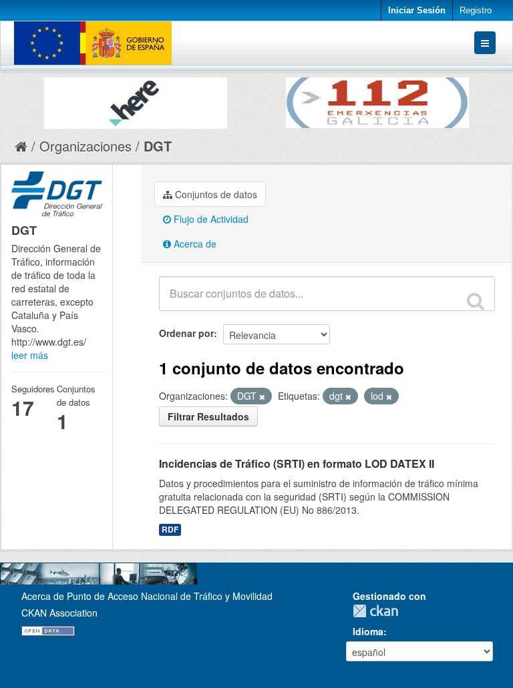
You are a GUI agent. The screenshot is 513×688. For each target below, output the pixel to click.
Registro (476, 10)
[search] (475, 301)
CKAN (379, 611)
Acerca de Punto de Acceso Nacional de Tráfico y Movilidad (147, 596)
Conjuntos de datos (214, 194)
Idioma (368, 631)
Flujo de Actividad (209, 219)
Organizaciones (85, 145)
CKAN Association (59, 612)
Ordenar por (186, 333)
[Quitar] (262, 396)
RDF (170, 529)
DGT (158, 145)
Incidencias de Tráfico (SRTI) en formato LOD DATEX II (296, 463)
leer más (29, 355)
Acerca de (193, 243)
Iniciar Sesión (417, 10)
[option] (135, 100)
